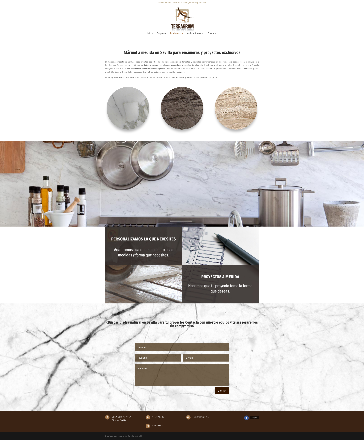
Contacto (212, 33)
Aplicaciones (194, 33)
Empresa (161, 33)
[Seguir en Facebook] (246, 418)
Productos (175, 33)
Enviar (222, 390)
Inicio (150, 33)
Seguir (254, 417)
